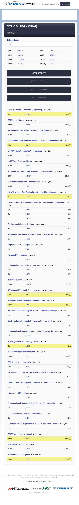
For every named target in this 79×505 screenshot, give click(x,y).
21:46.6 (27, 249)
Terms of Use (36, 475)
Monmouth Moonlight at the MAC (21, 352)
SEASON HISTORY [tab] (39, 89)
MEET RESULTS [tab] (39, 73)
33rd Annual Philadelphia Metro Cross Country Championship (33, 424)
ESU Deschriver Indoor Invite (19, 362)
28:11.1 (27, 408)
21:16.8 (27, 397)
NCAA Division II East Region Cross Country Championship (32, 192)
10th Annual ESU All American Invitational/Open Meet (30, 171)
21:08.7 (20, 64)
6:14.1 (27, 295)
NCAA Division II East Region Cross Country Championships (32, 311)
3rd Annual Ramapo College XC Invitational (26, 265)
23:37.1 (27, 259)
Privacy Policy (9, 475)
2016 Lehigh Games (16, 120)
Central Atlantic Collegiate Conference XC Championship (31, 383)
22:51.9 (27, 387)
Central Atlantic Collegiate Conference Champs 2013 (30, 321)
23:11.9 (27, 428)
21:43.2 (27, 325)
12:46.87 (28, 176)
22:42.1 (27, 210)
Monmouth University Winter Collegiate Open (26, 300)
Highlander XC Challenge (18, 393)
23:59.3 (27, 229)
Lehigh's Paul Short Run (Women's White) (25, 413)
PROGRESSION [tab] (39, 97)
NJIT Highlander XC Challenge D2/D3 (23, 341)
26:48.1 (27, 315)
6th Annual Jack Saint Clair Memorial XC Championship (31, 331)
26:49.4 (27, 418)
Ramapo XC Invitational (17, 255)
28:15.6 (27, 336)
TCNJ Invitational (15, 280)
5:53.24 (27, 449)
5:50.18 (27, 155)
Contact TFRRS (64, 475)
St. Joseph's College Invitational (21, 224)
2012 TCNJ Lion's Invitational (20, 434)
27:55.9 (27, 239)
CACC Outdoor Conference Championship (25, 110)
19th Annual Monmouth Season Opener (24, 290)
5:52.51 (27, 166)
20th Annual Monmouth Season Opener (24, 182)
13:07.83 (28, 356)
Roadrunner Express (16, 444)
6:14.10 (20, 55)
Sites (42, 475)
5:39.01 (52, 51)
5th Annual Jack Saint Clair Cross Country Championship (31, 403)
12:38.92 (28, 284)
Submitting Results (51, 475)
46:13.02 (53, 59)
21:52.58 (21, 59)
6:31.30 (27, 367)
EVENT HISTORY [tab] (38, 81)
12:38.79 (53, 55)
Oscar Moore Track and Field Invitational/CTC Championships (33, 140)
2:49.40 (20, 51)
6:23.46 (27, 186)
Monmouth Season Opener (19, 454)
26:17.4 (52, 64)
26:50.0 (27, 377)
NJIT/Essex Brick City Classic (20, 161)
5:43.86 (27, 125)
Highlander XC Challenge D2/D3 (21, 245)
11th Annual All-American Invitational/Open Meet (28, 130)
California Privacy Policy (22, 475)
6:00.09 (27, 135)
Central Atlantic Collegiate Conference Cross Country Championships (36, 202)
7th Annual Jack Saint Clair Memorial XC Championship (31, 234)
